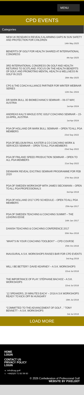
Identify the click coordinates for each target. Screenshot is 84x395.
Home (8, 351)
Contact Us (12, 359)
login (8, 354)
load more (42, 321)
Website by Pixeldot (64, 381)
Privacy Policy (15, 362)
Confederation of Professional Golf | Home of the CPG (17, 8)
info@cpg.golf (13, 370)
